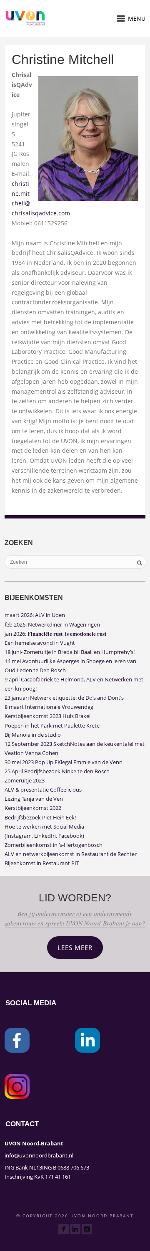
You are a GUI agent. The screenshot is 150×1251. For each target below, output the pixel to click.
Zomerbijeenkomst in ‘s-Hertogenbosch (53, 845)
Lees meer (75, 947)
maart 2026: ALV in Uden (35, 615)
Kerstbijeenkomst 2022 (33, 808)
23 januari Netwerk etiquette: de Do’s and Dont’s (64, 697)
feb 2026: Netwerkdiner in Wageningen (52, 624)
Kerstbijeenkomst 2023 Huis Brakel (47, 716)
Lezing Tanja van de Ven (34, 798)
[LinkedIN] (75, 1229)
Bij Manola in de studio (33, 734)
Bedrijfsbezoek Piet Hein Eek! (40, 817)
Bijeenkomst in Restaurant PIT (42, 863)
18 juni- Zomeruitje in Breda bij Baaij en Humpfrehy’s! (70, 652)
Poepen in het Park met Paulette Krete (52, 725)
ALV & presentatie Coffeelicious (43, 789)
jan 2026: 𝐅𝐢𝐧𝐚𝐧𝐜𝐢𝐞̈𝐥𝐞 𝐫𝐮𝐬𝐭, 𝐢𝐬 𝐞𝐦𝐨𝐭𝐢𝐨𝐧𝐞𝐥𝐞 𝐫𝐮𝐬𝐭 (55, 633)
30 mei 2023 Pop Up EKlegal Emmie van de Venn (63, 762)
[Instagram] (87, 1229)
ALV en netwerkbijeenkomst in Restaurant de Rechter (71, 854)
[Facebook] (63, 1229)
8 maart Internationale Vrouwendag (49, 707)
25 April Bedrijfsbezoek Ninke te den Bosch (57, 771)
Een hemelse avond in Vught (40, 642)
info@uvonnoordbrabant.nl (39, 1155)
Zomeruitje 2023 (25, 780)
